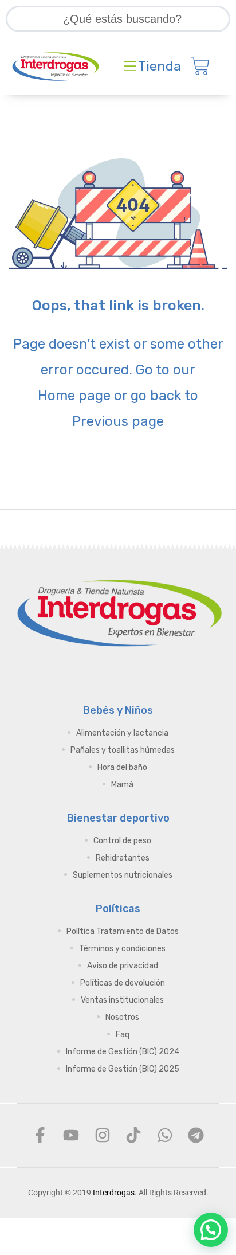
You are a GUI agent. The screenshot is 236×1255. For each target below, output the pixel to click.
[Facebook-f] (40, 1135)
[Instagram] (102, 1135)
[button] (211, 1230)
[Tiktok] (133, 1135)
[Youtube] (71, 1135)
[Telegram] (196, 1135)
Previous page (118, 421)
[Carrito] (200, 66)
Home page (74, 396)
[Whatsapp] (164, 1135)
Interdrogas (114, 1192)
